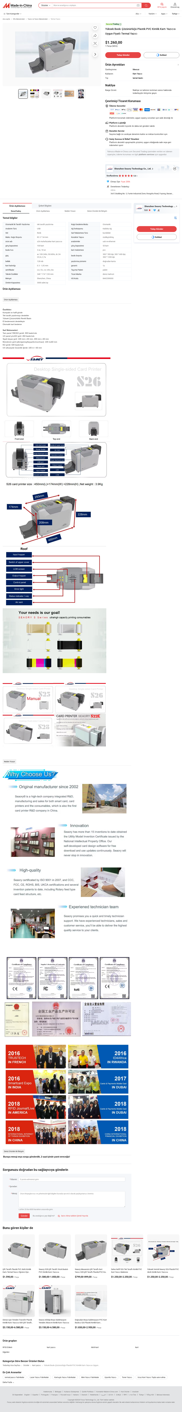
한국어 (110, 1395)
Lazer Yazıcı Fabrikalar (39, 1377)
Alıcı (137, 13)
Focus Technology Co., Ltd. (90, 1400)
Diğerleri (6, 1352)
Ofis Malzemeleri (19, 19)
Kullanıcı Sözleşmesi (71, 1392)
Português (45, 1395)
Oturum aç (175, 7)
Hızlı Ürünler (125, 1392)
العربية (103, 1395)
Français (54, 1395)
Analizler (135, 1392)
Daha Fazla (7, 1382)
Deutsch (84, 1395)
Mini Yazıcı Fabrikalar (90, 1377)
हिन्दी (125, 1395)
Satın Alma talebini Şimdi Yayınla (73, 1215)
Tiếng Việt (150, 1395)
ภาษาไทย (132, 1395)
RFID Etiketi (7, 1347)
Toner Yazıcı (127, 1377)
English (27, 1395)
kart (137, 1347)
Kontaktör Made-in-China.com (107, 1392)
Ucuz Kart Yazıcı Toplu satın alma (151, 1377)
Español (35, 1395)
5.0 (146, 210)
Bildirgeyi (58, 1392)
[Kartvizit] (175, 217)
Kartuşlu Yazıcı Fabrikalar (65, 1377)
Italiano (76, 1395)
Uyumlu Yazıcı (110, 1377)
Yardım (152, 13)
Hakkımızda (47, 1392)
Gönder (24, 1215)
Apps (163, 13)
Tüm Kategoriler (12, 13)
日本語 (118, 1395)
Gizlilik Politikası (88, 1392)
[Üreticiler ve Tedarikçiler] (17, 5)
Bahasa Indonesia (163, 1395)
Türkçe (141, 1395)
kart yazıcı (51, 1347)
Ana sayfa (6, 19)
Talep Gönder (123, 55)
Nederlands (94, 1395)
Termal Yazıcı (55, 19)
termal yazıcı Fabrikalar (14, 1377)
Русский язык (65, 1395)
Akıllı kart (95, 1347)
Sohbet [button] (163, 55)
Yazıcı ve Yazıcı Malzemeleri (38, 19)
